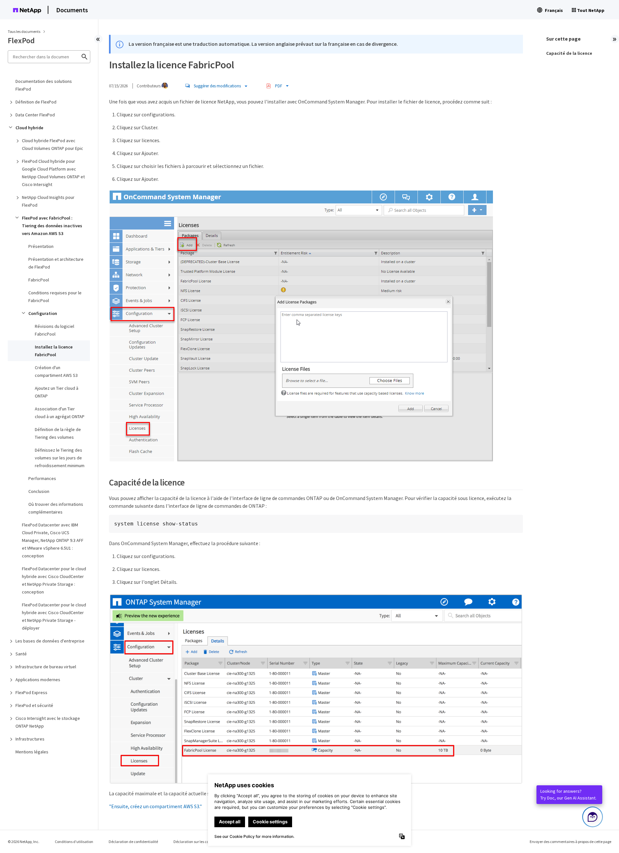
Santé (21, 654)
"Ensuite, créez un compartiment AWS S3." (155, 806)
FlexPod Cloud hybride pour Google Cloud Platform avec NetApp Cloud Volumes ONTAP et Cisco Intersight (53, 172)
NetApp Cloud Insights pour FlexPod (48, 201)
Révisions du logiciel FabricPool (54, 330)
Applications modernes (37, 679)
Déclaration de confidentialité (133, 841)
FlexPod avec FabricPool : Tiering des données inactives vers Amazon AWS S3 (52, 225)
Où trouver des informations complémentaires (55, 508)
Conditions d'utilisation (74, 841)
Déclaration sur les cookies (195, 841)
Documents (72, 10)
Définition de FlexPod (35, 102)
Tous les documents (24, 31)
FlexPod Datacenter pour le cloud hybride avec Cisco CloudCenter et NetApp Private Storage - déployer (54, 616)
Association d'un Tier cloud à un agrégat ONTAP (59, 412)
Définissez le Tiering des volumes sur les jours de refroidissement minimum (59, 457)
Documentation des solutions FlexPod (43, 85)
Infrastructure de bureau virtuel (45, 667)
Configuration (42, 313)
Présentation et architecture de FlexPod (56, 263)
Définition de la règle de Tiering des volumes (58, 433)
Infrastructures (29, 739)
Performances (42, 478)
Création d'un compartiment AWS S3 (56, 371)
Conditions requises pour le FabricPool (55, 296)
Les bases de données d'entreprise (49, 641)
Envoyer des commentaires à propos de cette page (570, 841)
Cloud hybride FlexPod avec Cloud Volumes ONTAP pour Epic (52, 144)
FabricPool (38, 280)
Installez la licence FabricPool (54, 351)
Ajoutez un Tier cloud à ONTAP (56, 392)
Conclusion (38, 491)
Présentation (41, 246)
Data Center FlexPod (35, 115)
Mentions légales (31, 752)
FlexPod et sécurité (34, 705)
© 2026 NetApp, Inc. (23, 841)
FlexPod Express (31, 692)
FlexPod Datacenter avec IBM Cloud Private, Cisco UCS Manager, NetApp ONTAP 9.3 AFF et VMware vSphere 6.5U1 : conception (53, 540)
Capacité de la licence (569, 53)
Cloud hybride (29, 128)
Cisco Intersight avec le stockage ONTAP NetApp (47, 722)
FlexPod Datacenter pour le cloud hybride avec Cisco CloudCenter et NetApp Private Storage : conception (54, 580)
